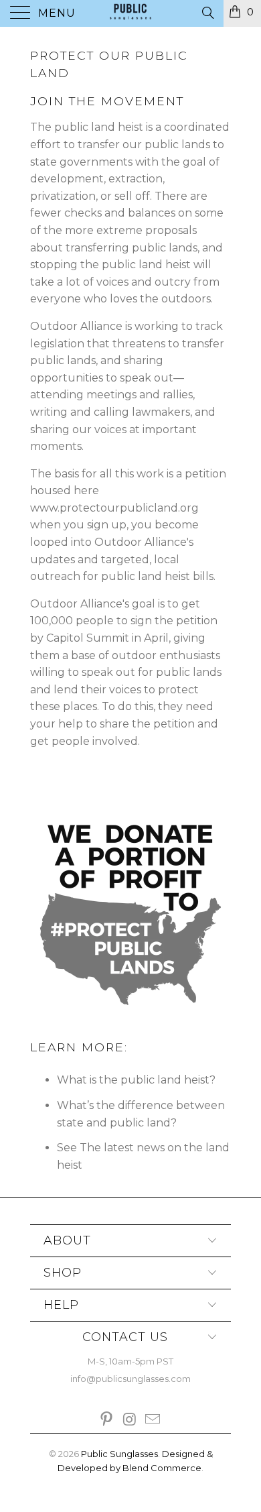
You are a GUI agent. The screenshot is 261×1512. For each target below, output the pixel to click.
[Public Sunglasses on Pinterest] (106, 1420)
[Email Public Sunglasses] (153, 1420)
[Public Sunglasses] (131, 13)
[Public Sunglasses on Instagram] (130, 1420)
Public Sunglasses (119, 1453)
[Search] (207, 12)
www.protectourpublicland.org (114, 508)
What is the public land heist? (136, 1079)
